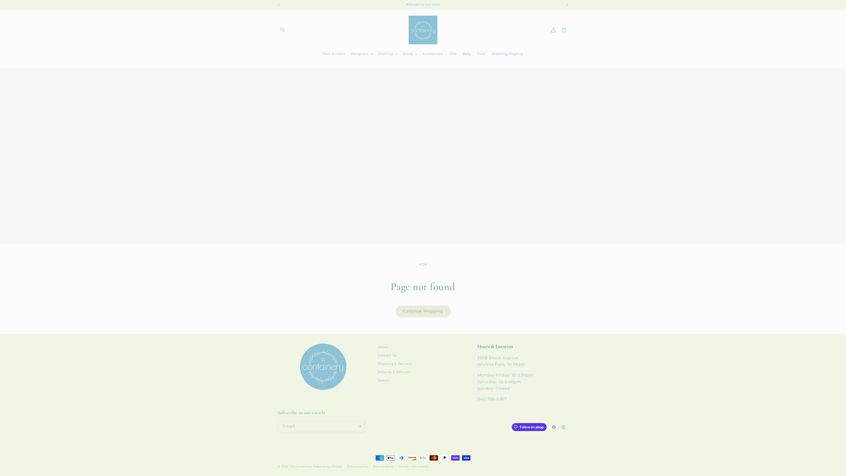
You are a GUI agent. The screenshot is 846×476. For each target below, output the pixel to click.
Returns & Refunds (393, 372)
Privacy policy (357, 466)
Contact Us (387, 355)
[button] (283, 30)
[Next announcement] (567, 4)
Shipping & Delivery (394, 364)
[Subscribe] (359, 426)
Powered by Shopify (328, 466)
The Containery (300, 466)
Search (383, 380)
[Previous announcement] (279, 4)
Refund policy (383, 466)
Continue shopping (423, 311)
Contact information (413, 466)
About (382, 347)
